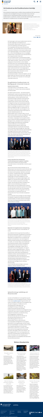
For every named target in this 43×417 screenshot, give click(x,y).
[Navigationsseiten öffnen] (2, 3)
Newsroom (6, 3)
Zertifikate (25, 412)
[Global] (37, 1)
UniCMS (4, 416)
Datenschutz (19, 412)
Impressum (19, 411)
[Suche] (34, 2)
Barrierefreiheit (26, 411)
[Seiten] (40, 2)
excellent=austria (17, 300)
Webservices (7, 416)
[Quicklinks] (37, 2)
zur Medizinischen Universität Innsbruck (13, 416)
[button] (33, 37)
